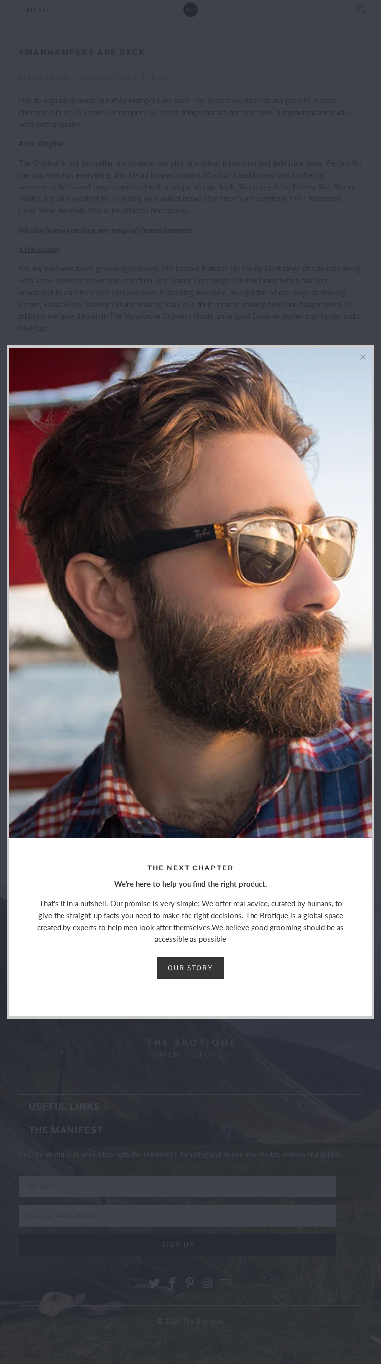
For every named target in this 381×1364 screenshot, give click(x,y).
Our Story (190, 968)
